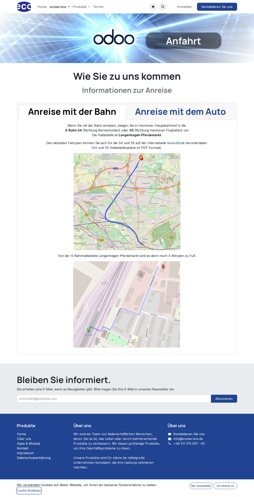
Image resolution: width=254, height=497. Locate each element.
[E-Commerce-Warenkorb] (153, 7)
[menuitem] (42, 7)
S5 (107, 148)
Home (21, 434)
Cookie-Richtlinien (29, 490)
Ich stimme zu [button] (225, 485)
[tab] (72, 112)
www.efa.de (176, 143)
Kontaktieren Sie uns (217, 7)
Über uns (24, 439)
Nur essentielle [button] (201, 485)
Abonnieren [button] (224, 399)
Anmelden (184, 7)
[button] (163, 7)
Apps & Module (28, 443)
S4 (95, 148)
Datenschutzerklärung (34, 458)
